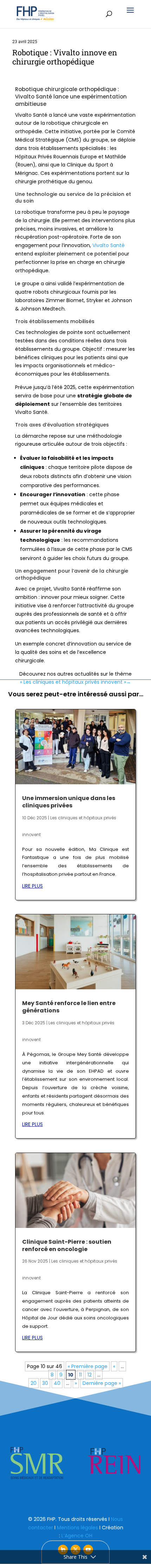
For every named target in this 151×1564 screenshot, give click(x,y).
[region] (75, 1463)
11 (80, 1374)
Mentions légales (77, 1527)
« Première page (87, 1366)
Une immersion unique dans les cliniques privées (68, 802)
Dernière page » (102, 1383)
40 (57, 1383)
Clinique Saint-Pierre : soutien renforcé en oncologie (66, 1245)
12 (89, 1374)
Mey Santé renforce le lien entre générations (69, 1007)
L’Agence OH (76, 1535)
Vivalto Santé (108, 245)
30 (45, 1383)
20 (34, 1383)
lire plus (32, 885)
